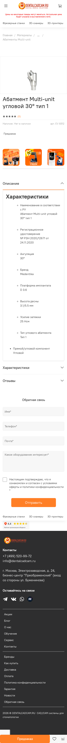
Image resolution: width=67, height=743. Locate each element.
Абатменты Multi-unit (17, 39)
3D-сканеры (36, 23)
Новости (9, 695)
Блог (7, 620)
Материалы (24, 35)
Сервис (9, 640)
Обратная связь (14, 702)
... (38, 35)
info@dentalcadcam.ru (19, 561)
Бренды (9, 656)
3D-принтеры (55, 23)
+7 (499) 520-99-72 (17, 556)
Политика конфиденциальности (25, 682)
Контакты (10, 646)
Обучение (10, 633)
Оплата (8, 676)
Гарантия (9, 689)
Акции (8, 614)
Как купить (11, 663)
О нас (7, 627)
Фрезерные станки (14, 23)
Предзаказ (25, 739)
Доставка (10, 669)
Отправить (33, 502)
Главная (8, 35)
